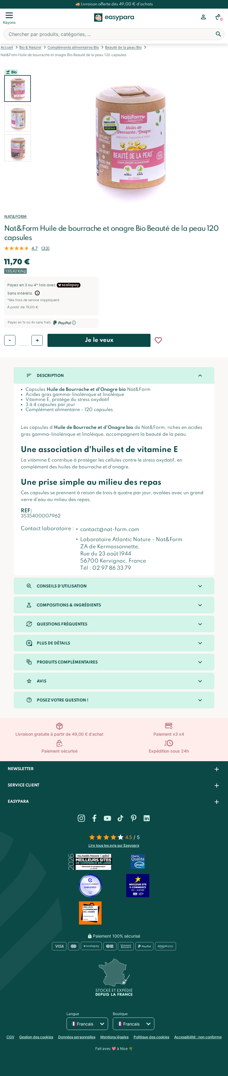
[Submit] (218, 34)
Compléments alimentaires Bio (73, 47)
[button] (17, 118)
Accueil (7, 47)
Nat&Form (15, 217)
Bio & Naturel (30, 47)
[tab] (114, 769)
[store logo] (114, 24)
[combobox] (114, 34)
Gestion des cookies (36, 1037)
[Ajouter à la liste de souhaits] (158, 340)
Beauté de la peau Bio (123, 47)
